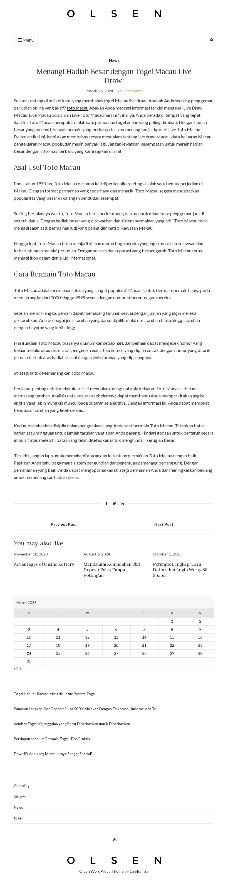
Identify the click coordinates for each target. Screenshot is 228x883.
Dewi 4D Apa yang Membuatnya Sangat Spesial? (53, 754)
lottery (19, 796)
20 (116, 645)
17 (29, 645)
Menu (28, 39)
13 (116, 637)
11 (58, 637)
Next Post (164, 524)
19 (87, 645)
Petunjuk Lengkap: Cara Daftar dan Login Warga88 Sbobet (180, 569)
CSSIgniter (139, 871)
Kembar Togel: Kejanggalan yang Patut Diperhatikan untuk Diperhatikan (72, 724)
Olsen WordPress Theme (101, 871)
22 (172, 645)
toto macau (77, 107)
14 (144, 637)
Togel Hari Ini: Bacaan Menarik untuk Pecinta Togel (55, 694)
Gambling (21, 785)
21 (144, 645)
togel (18, 818)
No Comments (129, 90)
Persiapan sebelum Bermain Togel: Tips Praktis (52, 739)
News (114, 60)
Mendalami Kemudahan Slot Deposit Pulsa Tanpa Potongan (111, 569)
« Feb (18, 668)
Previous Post (64, 524)
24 (29, 653)
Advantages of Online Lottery (44, 564)
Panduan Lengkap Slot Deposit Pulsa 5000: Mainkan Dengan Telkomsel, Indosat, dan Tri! (86, 709)
